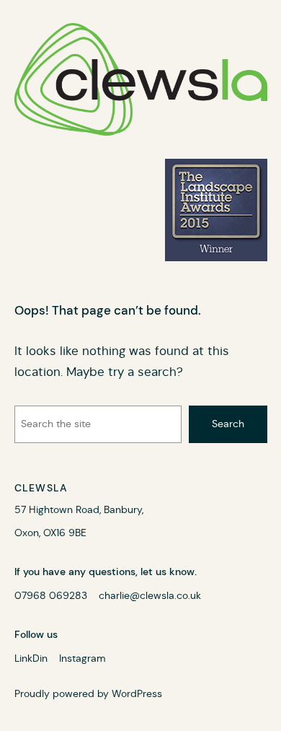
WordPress (137, 693)
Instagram (82, 658)
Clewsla (41, 487)
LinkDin (31, 658)
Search (228, 423)
